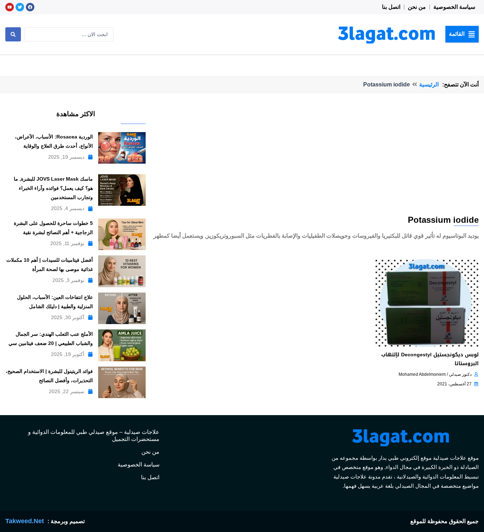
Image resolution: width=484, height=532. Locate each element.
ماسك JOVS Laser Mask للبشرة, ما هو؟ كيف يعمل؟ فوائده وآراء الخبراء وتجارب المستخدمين (53, 188)
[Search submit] (13, 34)
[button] (462, 34)
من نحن (417, 7)
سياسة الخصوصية (454, 7)
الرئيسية (429, 84)
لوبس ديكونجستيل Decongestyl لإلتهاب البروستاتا (430, 359)
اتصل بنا (391, 7)
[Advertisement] (315, 160)
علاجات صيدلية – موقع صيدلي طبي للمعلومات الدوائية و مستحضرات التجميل (93, 435)
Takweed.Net (24, 521)
